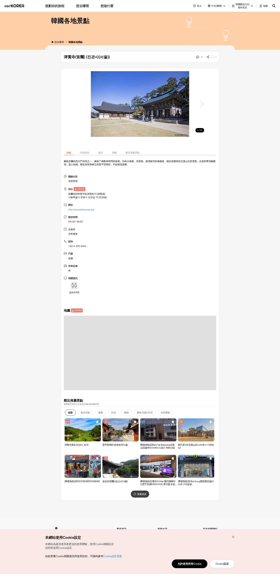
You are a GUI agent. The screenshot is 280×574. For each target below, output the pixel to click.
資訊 (100, 152)
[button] (202, 104)
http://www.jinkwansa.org (81, 209)
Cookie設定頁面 (112, 556)
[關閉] (233, 537)
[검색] (274, 6)
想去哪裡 (59, 42)
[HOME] (52, 42)
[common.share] (208, 57)
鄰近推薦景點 (133, 152)
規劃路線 (80, 189)
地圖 (114, 152)
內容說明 (84, 152)
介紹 (68, 152)
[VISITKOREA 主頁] (14, 6)
